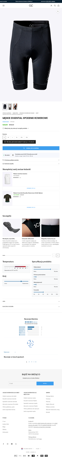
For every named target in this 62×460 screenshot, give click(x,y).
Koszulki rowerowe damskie (9, 398)
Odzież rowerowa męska (30, 398)
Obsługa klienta (50, 396)
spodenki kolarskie (46, 425)
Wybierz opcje (31, 188)
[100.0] (30, 343)
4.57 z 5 (35, 322)
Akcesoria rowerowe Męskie (31, 406)
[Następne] (57, 255)
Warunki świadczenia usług (52, 409)
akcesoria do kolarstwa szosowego (42, 427)
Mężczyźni (15, 113)
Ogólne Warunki (50, 404)
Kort (37, 113)
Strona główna (7, 113)
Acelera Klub (6, 424)
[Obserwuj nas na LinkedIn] (16, 444)
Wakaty (4, 429)
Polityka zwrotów (50, 407)
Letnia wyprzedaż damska (9, 409)
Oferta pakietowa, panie (8, 407)
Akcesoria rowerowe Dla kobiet (10, 404)
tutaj (40, 439)
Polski (37, 448)
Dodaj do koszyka (32, 148)
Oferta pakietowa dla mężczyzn (31, 408)
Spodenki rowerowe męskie (27, 113)
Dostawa (48, 398)
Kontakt (48, 412)
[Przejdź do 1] (5, 106)
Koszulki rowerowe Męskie (30, 400)
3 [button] (31, 361)
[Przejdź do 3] (15, 106)
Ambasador (5, 432)
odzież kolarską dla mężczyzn (44, 423)
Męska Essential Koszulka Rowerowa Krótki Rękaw (28, 193)
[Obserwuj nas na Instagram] (7, 444)
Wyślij (45, 383)
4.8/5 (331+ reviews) (48, 1)
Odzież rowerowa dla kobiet (9, 396)
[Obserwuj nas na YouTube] (12, 444)
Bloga (4, 426)
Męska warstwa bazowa (20, 173)
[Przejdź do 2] (10, 106)
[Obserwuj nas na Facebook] (3, 444)
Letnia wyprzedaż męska (30, 411)
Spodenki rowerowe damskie (10, 401)
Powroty (48, 401)
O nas (4, 421)
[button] (31, 160)
